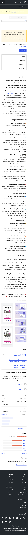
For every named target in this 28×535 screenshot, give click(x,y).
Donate (10, 492)
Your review (23, 453)
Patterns (11, 482)
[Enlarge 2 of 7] (24, 313)
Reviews (22, 60)
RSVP (7, 424)
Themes (11, 477)
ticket (3, 424)
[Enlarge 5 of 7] (24, 337)
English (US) (4, 414)
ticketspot (24, 46)
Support (23, 72)
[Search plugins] (10, 17)
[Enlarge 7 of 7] (11, 327)
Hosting (24, 479)
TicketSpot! (10, 93)
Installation (22, 64)
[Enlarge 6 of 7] (11, 305)
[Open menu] (2, 2)
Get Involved (9, 487)
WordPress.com (21, 500)
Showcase (10, 474)
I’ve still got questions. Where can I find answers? (19, 366)
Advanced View (22, 428)
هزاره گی (20, 514)
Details (23, 56)
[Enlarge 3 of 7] (24, 321)
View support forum (21, 465)
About (25, 474)
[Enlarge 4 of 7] (24, 329)
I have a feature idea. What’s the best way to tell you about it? (18, 360)
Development (21, 68)
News (25, 477)
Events (11, 489)
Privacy (24, 482)
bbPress (23, 505)
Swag (11, 495)
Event (11, 418)
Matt (24, 502)
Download (23, 50)
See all (3, 453)
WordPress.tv (22, 495)
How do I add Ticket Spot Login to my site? (20, 355)
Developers (23, 492)
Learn (25, 487)
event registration (6, 421)
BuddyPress (22, 507)
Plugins (11, 479)
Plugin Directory (23, 6)
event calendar (5, 418)
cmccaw (21, 389)
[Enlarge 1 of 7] (24, 305)
